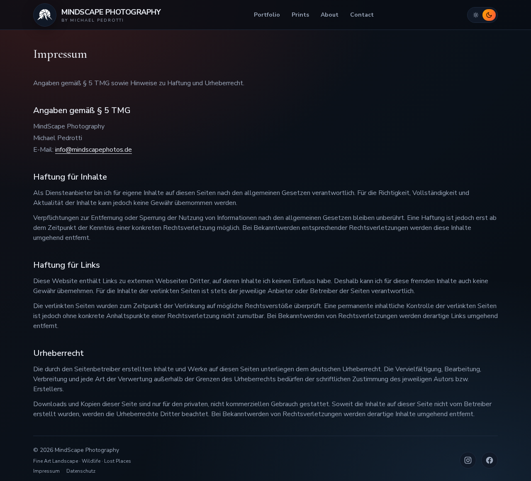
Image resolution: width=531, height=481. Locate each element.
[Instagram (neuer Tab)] (468, 460)
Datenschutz (80, 471)
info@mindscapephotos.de (93, 149)
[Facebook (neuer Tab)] (489, 460)
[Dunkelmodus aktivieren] (489, 15)
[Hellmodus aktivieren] (475, 15)
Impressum (46, 471)
